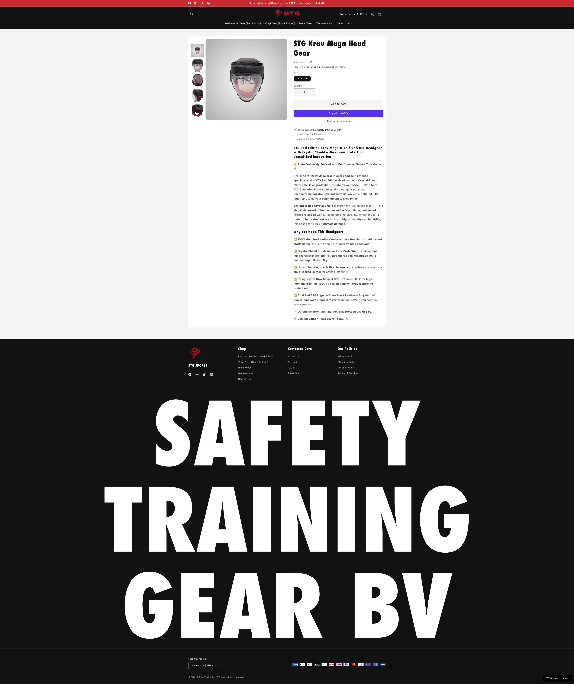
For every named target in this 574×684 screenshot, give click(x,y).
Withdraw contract (557, 678)
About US (293, 356)
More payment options (338, 121)
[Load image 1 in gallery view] (197, 50)
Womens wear (246, 373)
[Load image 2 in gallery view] (197, 65)
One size (302, 78)
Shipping (315, 67)
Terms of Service (348, 373)
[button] (192, 14)
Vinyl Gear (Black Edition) (253, 362)
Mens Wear (244, 367)
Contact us (244, 379)
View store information (310, 139)
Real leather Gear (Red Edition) (256, 356)
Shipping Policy (347, 362)
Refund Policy (346, 367)
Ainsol (241, 677)
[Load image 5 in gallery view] (197, 110)
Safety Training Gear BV (208, 677)
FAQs (291, 367)
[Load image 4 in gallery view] (197, 95)
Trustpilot (293, 373)
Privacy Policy (346, 356)
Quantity (298, 85)
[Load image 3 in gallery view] (197, 80)
